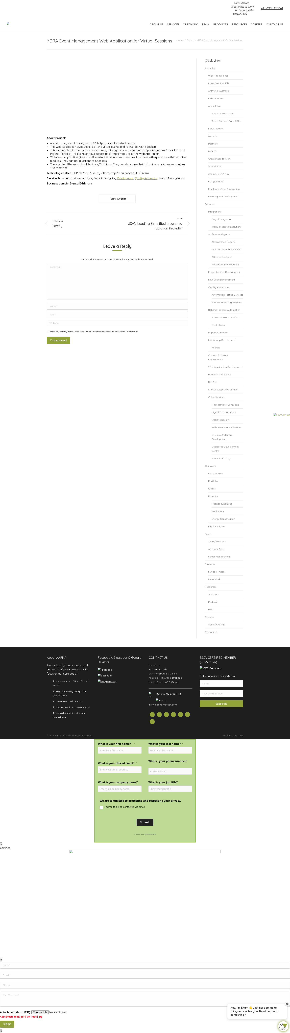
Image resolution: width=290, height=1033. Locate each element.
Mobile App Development (222, 340)
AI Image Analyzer (222, 257)
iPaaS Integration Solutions (226, 226)
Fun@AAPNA (239, 13)
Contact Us (211, 632)
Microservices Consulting (225, 404)
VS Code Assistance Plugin (226, 249)
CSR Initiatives (216, 98)
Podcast (213, 601)
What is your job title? (163, 782)
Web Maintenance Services (227, 427)
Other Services (216, 397)
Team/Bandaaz (217, 541)
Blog (210, 609)
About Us (210, 68)
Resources (210, 586)
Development (125, 178)
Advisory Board (216, 549)
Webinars (213, 594)
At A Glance (214, 166)
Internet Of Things (222, 458)
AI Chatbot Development (225, 264)
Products (210, 564)
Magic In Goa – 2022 (223, 113)
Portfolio (213, 481)
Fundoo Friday (216, 571)
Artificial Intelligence (219, 234)
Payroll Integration (222, 219)
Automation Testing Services (227, 294)
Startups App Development (223, 389)
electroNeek (218, 324)
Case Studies (215, 473)
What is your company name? (118, 782)
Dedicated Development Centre (225, 448)
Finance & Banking (222, 503)
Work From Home (218, 75)
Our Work (210, 465)
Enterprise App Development (224, 272)
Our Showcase (216, 526)
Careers (209, 617)
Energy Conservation (223, 518)
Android (216, 347)
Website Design (220, 419)
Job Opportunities (244, 10)
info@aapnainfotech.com (163, 704)
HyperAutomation (218, 332)
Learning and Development (223, 196)
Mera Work (214, 579)
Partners (213, 143)
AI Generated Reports (223, 241)
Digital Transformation (224, 412)
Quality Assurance (146, 178)
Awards (212, 136)
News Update (241, 2)
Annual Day (214, 105)
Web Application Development (225, 366)
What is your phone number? (168, 761)
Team (208, 533)
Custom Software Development (218, 357)
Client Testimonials (218, 83)
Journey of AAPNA (218, 173)
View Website (118, 198)
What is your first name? (115, 744)
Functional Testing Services (227, 302)
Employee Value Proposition (224, 189)
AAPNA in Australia (218, 90)
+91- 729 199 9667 (272, 8)
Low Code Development (221, 279)
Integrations (215, 211)
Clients (212, 488)
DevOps (212, 382)
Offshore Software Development (222, 437)
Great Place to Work (242, 6)
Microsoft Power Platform (226, 317)
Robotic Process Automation (224, 309)
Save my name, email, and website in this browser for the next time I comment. (94, 331)
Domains (213, 496)
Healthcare (218, 511)
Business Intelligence (219, 374)
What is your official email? (116, 763)
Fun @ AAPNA (216, 181)
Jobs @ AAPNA (216, 624)
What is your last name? (164, 744)
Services (209, 204)
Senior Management (219, 556)
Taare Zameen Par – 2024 (226, 121)
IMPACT (212, 151)
